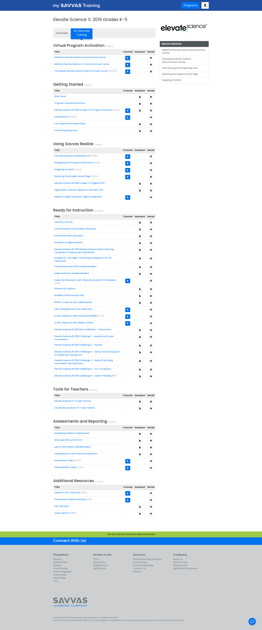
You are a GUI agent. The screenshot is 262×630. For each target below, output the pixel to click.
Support (137, 571)
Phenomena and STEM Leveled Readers (75, 266)
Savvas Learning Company (147, 559)
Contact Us (139, 568)
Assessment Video (64, 460)
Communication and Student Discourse (75, 228)
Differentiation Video (65, 467)
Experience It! (61, 116)
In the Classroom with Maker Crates (73, 322)
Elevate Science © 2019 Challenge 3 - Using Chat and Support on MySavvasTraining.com (87, 353)
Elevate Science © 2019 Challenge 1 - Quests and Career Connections (84, 338)
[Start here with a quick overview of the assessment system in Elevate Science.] (127, 461)
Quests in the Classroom (67, 492)
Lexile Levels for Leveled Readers (71, 273)
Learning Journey (63, 222)
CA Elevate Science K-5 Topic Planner (74, 407)
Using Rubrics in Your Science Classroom (75, 453)
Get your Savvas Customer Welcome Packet (131, 534)
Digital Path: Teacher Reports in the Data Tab (78, 189)
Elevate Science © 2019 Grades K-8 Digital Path (79, 183)
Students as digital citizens (68, 242)
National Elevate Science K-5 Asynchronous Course (81, 64)
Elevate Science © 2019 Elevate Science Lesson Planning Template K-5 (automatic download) (84, 251)
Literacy (57, 559)
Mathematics (60, 562)
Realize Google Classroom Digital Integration (78, 196)
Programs (190, 5)
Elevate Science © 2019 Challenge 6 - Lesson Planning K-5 (85, 375)
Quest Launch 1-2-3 (64, 513)
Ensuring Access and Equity (68, 235)
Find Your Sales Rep (143, 565)
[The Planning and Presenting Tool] (127, 156)
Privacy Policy (180, 565)
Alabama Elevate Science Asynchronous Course (80, 57)
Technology (59, 577)
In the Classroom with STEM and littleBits (76, 315)
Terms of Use (180, 562)
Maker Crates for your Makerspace (73, 302)
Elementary (99, 562)
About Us (178, 559)
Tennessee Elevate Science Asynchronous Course (81, 70)
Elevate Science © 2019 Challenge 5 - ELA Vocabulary (82, 368)
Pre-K (96, 559)
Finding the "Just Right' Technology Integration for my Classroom (83, 259)
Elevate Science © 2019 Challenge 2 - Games (78, 344)
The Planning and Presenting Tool (72, 155)
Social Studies (60, 568)
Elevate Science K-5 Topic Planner (72, 401)
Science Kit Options (64, 288)
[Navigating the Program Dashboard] (127, 163)
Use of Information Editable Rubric (72, 446)
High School (99, 568)
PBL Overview (61, 506)
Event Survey (140, 562)
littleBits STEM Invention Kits (69, 295)
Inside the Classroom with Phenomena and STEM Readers (85, 280)
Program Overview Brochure (69, 103)
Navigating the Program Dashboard (73, 162)
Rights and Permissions (185, 568)
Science (57, 565)
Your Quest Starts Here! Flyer (69, 123)
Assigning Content (64, 169)
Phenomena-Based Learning (69, 499)
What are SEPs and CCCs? (68, 440)
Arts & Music (59, 574)
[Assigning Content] (127, 170)
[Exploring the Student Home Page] (127, 177)
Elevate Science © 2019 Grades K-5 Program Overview (83, 109)
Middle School (100, 565)
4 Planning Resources (65, 130)
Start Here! (60, 96)
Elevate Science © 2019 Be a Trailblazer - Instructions (82, 329)
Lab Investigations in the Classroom (73, 309)
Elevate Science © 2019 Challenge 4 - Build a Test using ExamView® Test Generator (83, 362)
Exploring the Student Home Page (72, 176)
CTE (55, 581)
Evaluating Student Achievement (71, 433)
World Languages (62, 571)
